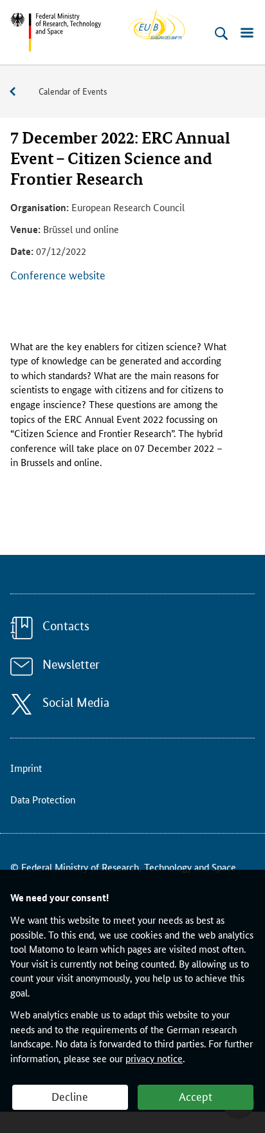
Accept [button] (195, 1095)
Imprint (26, 767)
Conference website (57, 274)
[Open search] (221, 33)
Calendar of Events (73, 90)
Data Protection (42, 799)
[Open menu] (247, 33)
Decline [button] (69, 1095)
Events (19, 92)
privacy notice (154, 1058)
